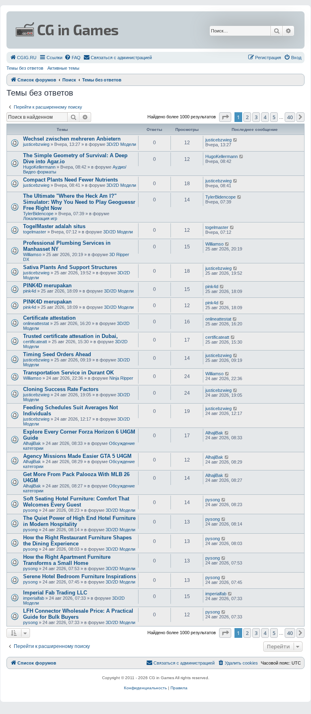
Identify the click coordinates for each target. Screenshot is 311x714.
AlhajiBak (32, 443)
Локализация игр (40, 218)
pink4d (29, 291)
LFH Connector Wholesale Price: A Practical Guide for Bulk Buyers (78, 614)
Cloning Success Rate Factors (60, 389)
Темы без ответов (24, 68)
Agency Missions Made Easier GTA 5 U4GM (77, 456)
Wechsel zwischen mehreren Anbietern (72, 139)
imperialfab (33, 598)
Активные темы (63, 68)
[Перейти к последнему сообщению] (235, 139)
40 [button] (290, 117)
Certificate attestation (49, 318)
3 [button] (256, 117)
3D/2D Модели (121, 144)
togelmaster (34, 231)
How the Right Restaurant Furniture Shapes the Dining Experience (77, 540)
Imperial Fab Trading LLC (55, 593)
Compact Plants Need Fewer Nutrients (70, 180)
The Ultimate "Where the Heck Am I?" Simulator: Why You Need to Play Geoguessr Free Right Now (79, 202)
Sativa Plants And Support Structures (70, 267)
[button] (225, 117)
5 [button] (274, 117)
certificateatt (35, 341)
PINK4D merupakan (47, 285)
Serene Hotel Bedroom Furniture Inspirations (79, 576)
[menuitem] (23, 57)
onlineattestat (36, 323)
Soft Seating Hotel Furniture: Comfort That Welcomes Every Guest (76, 502)
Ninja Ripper (121, 378)
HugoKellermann (39, 167)
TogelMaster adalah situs (54, 226)
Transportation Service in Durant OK (68, 373)
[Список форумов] (106, 30)
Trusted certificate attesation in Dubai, (70, 336)
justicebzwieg (36, 144)
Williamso (32, 254)
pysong (30, 510)
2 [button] (247, 117)
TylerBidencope (38, 213)
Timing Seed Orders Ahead (57, 354)
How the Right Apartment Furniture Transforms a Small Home (67, 560)
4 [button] (265, 117)
